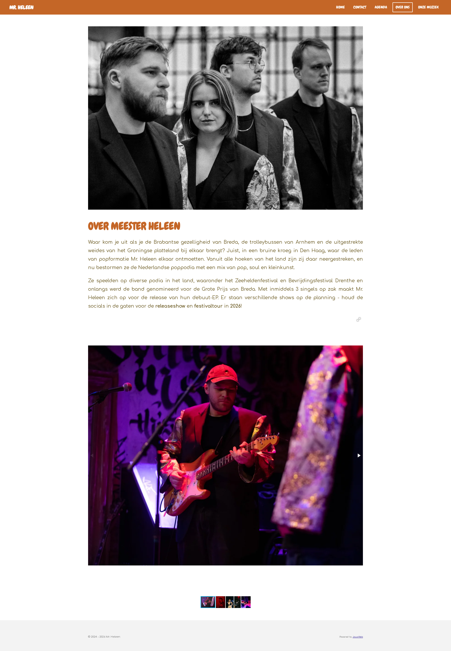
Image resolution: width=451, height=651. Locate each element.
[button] (358, 319)
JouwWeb (358, 637)
